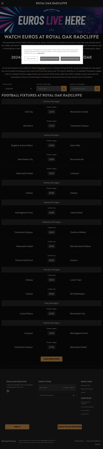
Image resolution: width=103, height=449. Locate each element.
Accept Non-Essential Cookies (70, 58)
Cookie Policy (40, 53)
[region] (52, 54)
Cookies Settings (31, 58)
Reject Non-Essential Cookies (49, 58)
